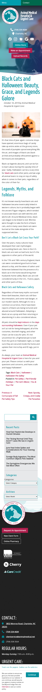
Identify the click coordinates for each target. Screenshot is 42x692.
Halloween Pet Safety (15, 375)
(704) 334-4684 (20, 29)
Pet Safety (19, 378)
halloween (25, 372)
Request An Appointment (15, 530)
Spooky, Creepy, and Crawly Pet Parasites (31, 395)
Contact (26, 3)
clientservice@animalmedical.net (20, 636)
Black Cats (15, 372)
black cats (9, 173)
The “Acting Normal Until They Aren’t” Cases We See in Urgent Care (19, 440)
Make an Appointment (20, 50)
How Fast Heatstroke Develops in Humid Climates (20, 433)
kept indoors (24, 322)
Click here (5, 687)
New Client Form (11, 536)
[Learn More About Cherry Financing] (12, 564)
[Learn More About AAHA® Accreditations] (12, 554)
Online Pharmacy (11, 541)
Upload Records (20, 56)
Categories (9, 479)
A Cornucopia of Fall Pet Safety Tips (10, 395)
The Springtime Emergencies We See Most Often (20, 464)
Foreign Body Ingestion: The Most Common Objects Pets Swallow (20, 457)
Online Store (20, 45)
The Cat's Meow (22, 382)
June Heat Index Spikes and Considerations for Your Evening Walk (20, 449)
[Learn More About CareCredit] (12, 572)
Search (33, 417)
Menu (4, 3)
